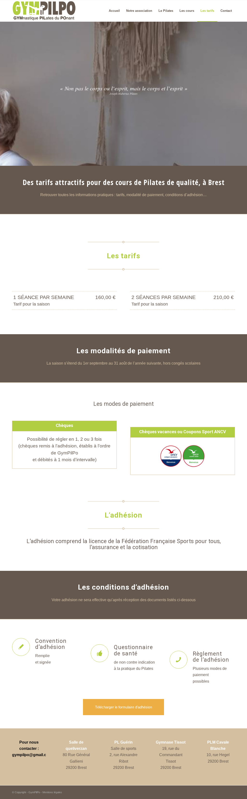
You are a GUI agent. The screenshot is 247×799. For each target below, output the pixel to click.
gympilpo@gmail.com (32, 755)
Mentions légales (52, 792)
